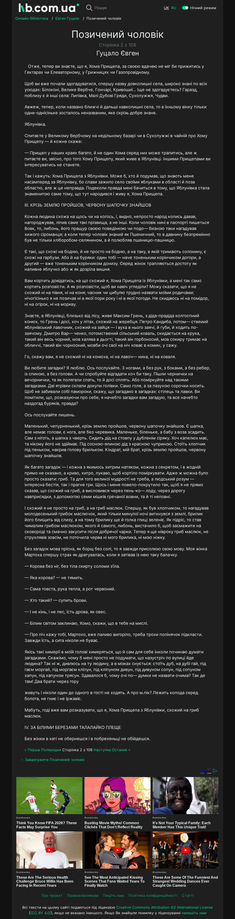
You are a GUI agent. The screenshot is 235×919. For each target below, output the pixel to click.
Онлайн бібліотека (31, 18)
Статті (188, 895)
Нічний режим (203, 7)
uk (166, 7)
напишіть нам (194, 913)
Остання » (121, 749)
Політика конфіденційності (153, 895)
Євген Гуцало (67, 18)
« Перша (32, 749)
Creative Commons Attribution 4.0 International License (164, 907)
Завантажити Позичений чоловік (55, 759)
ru (173, 7)
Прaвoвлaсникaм (82, 895)
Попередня (51, 749)
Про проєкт (52, 895)
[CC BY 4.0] (40, 913)
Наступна (102, 749)
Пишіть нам (113, 895)
